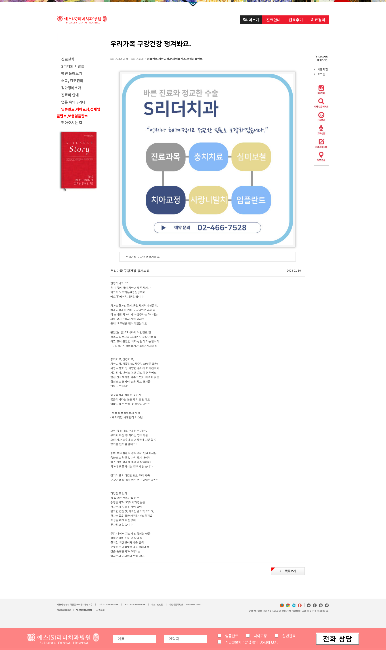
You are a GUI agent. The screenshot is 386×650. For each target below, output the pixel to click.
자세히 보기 (268, 642)
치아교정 (260, 635)
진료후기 (296, 19)
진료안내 (273, 19)
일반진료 (288, 635)
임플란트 (231, 635)
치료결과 (318, 19)
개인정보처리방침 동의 (241, 642)
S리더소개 (251, 19)
